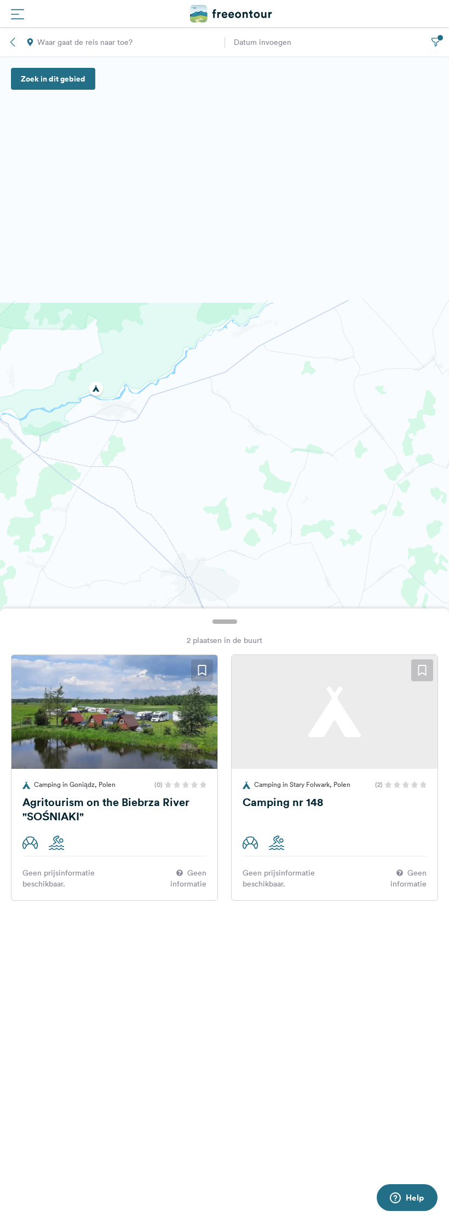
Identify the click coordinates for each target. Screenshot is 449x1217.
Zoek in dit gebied (53, 78)
